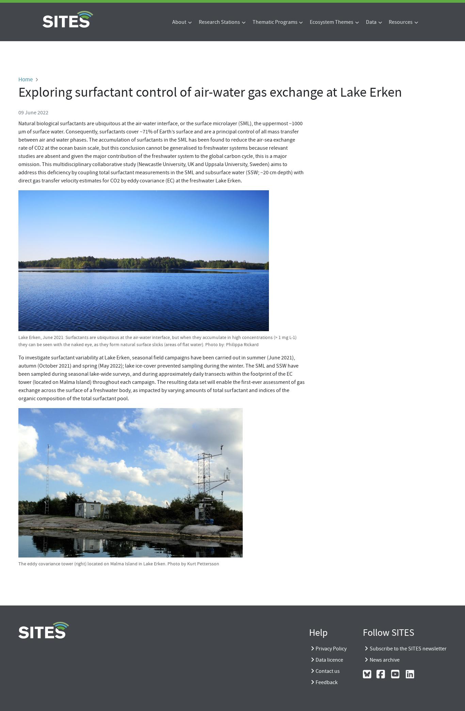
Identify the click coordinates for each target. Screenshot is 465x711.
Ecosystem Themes (331, 22)
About (179, 22)
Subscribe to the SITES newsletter (408, 648)
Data (371, 22)
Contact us (328, 671)
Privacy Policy (331, 648)
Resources (401, 22)
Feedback (327, 682)
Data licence (329, 660)
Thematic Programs (275, 22)
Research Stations (219, 22)
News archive (385, 660)
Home (25, 79)
